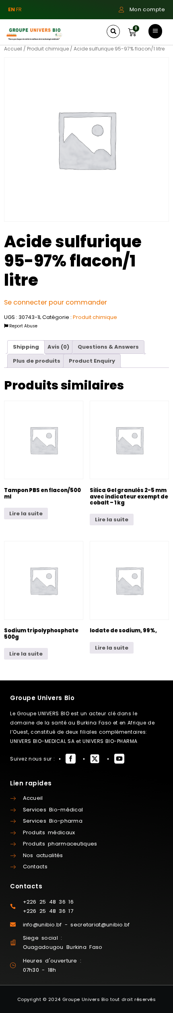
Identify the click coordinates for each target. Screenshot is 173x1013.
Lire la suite (26, 513)
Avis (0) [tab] (58, 347)
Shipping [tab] (26, 347)
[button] (113, 31)
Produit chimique (48, 48)
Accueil (13, 48)
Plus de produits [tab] (36, 361)
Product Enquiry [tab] (92, 361)
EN (11, 9)
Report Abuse (22, 326)
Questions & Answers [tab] (108, 347)
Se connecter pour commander (55, 302)
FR (19, 9)
